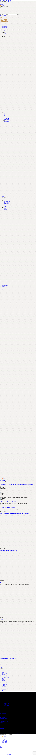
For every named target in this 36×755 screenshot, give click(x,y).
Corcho (5, 287)
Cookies (25, 733)
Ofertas (5, 704)
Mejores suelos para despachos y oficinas (6, 582)
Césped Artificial (4, 670)
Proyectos (9, 3)
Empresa (3, 675)
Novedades (3, 676)
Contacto (5, 707)
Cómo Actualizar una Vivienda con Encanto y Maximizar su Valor (10, 490)
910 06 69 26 (2, 718)
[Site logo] (6, 13)
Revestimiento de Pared (5, 681)
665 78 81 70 (2, 722)
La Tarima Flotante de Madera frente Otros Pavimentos (9, 501)
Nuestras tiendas (6, 705)
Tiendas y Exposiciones (3, 3)
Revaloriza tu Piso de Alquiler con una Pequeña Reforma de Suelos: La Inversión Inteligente (14, 513)
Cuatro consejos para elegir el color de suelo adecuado (8, 550)
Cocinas (3, 671)
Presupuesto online (6, 703)
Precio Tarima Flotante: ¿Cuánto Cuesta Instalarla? (8, 658)
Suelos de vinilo (4, 684)
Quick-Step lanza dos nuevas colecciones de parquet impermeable (10, 619)
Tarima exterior (4, 688)
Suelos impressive (4, 686)
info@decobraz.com (3, 713)
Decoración (3, 674)
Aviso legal (17, 733)
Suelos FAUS (4, 685)
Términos (28, 733)
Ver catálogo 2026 (3, 480)
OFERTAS (1, 2)
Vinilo (3, 690)
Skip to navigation (3, 0)
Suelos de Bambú (4, 682)
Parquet (3, 679)
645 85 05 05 (6, 718)
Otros (3, 678)
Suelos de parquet (6, 702)
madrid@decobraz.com (3, 717)
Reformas (3, 680)
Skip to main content (9, 0)
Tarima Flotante (4, 689)
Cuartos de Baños (4, 673)
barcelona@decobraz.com (4, 727)
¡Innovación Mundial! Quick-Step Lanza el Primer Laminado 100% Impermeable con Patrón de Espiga (16, 484)
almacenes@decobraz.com (4, 721)
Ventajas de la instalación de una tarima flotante (7, 507)
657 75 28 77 (2, 728)
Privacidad (21, 733)
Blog (12, 3)
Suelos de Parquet (4, 683)
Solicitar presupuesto (3, 15)
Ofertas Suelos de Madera (6, 677)
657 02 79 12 (8, 1)
